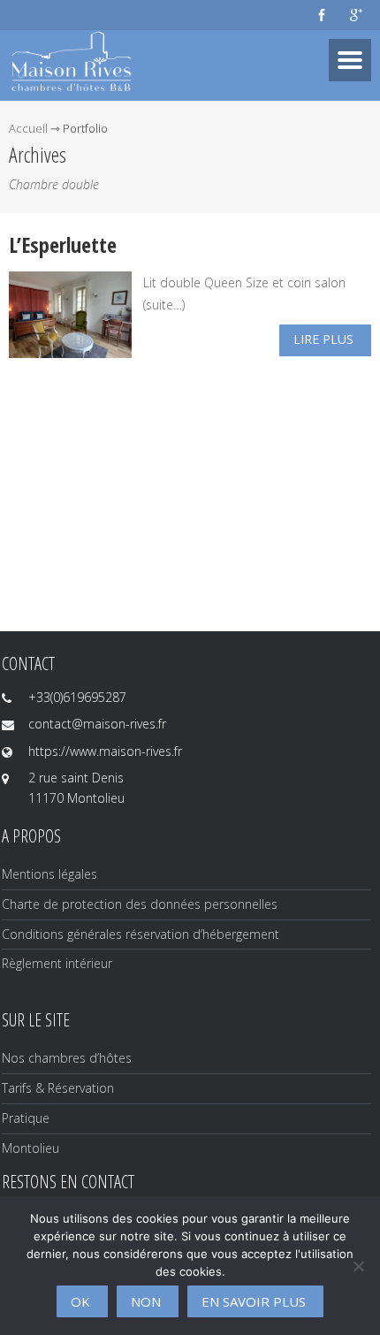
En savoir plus (253, 1301)
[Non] (358, 1266)
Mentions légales (49, 874)
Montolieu (30, 1148)
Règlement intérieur (57, 963)
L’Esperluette (63, 244)
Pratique (25, 1118)
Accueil (28, 128)
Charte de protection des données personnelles (139, 904)
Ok (80, 1301)
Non (146, 1301)
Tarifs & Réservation (58, 1087)
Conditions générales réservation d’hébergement (140, 934)
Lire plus (323, 339)
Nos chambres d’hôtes (67, 1057)
